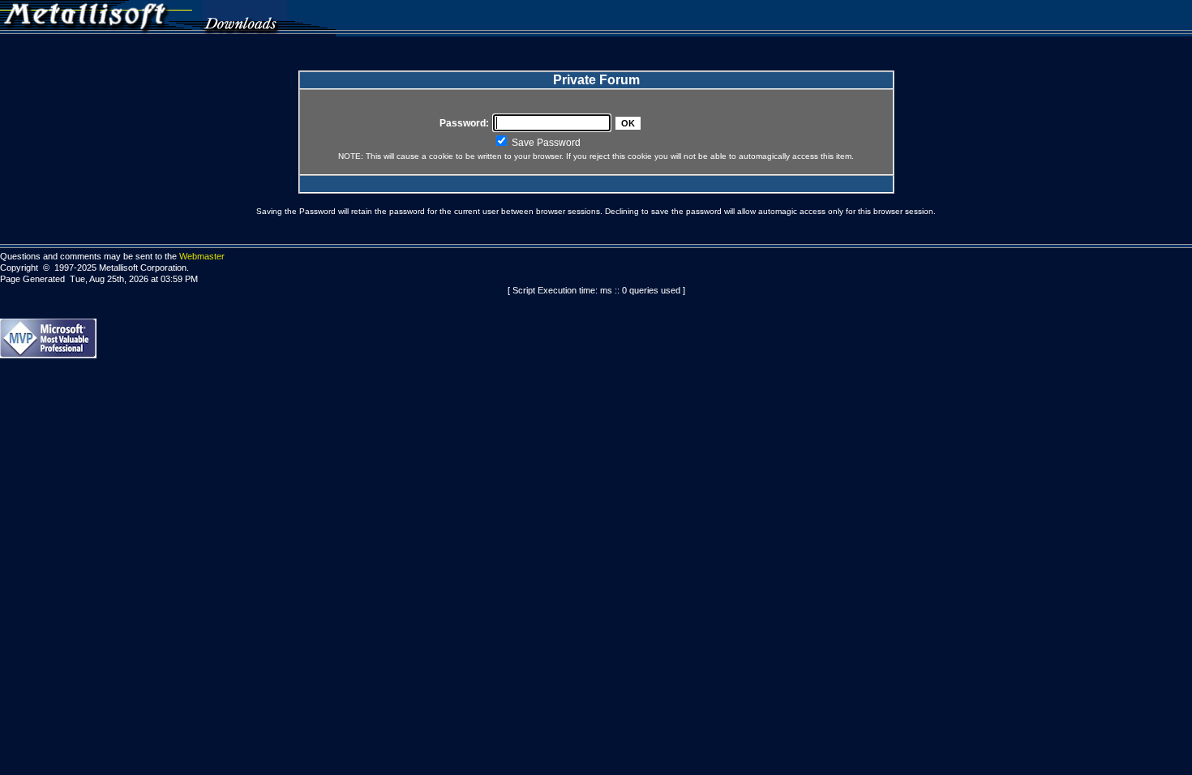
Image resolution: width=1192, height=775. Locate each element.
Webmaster (202, 256)
